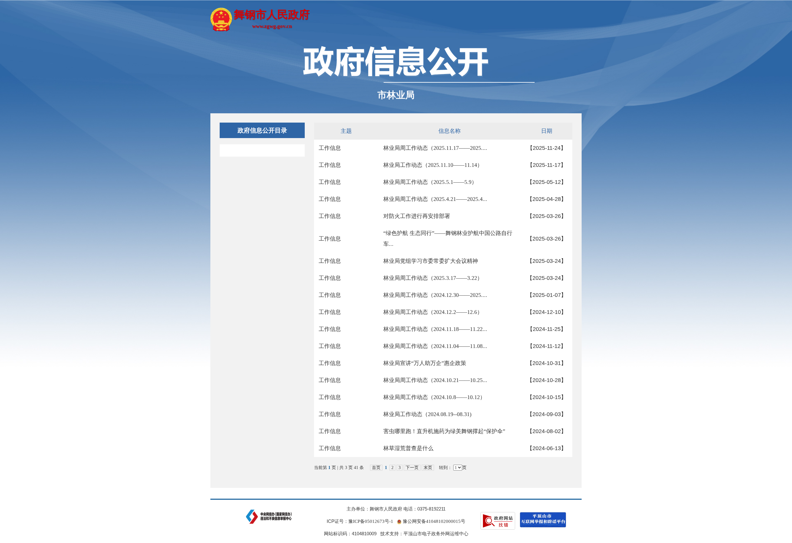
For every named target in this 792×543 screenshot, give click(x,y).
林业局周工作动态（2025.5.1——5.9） (430, 182)
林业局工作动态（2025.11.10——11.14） (433, 165)
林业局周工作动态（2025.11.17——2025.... (435, 148)
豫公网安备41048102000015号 (433, 521)
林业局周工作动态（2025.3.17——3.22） (433, 278)
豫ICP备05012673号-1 (370, 521)
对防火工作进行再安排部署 (416, 216)
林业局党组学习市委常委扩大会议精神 (430, 261)
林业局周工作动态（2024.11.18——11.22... (435, 329)
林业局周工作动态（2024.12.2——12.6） (433, 312)
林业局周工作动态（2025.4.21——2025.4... (435, 199)
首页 (376, 467)
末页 (428, 467)
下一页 (412, 467)
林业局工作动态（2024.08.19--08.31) (427, 414)
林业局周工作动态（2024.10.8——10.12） (434, 397)
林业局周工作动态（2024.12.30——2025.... (435, 295)
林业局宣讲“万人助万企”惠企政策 (424, 363)
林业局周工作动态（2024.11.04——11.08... (435, 346)
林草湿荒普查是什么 (408, 448)
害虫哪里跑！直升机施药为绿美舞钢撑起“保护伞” (444, 431)
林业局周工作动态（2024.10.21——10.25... (435, 380)
